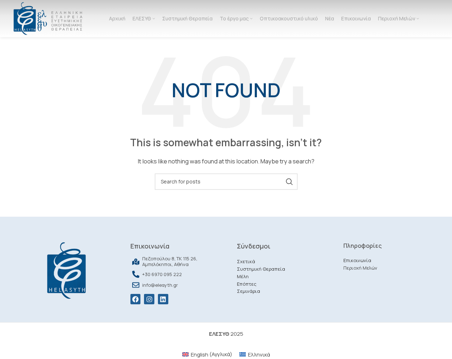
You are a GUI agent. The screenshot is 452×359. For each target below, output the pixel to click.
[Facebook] (135, 299)
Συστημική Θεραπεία (261, 269)
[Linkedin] (163, 299)
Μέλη (243, 276)
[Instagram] (149, 299)
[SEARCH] (289, 181)
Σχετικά (246, 261)
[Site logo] (47, 18)
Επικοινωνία (357, 260)
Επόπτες (247, 284)
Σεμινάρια (248, 291)
